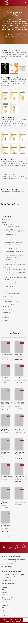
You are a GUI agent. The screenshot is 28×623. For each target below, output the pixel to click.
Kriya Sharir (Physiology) (11, 226)
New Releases (5, 312)
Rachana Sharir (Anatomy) (11, 232)
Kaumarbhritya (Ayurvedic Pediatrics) (14, 269)
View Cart (4, 612)
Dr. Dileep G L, (18, 380)
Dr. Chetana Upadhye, (5, 380)
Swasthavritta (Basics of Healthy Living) (14, 264)
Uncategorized (5, 315)
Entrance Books (7, 299)
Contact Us (4, 601)
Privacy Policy (5, 594)
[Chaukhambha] (6, 2)
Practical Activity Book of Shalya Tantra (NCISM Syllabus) (20, 404)
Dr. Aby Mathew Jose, (19, 502)
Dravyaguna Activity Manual (21, 501)
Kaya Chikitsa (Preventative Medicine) (14, 272)
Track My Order (6, 615)
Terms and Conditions (7, 596)
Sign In (3, 610)
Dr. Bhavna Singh (4, 357)
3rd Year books (7, 267)
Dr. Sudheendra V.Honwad (20, 432)
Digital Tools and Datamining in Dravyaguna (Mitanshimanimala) (7, 502)
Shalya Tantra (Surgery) (11, 293)
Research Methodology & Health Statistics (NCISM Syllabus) (6, 404)
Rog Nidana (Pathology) (11, 262)
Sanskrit (7, 237)
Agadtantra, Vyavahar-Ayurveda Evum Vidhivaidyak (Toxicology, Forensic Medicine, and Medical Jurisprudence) (15, 244)
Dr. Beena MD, (18, 455)
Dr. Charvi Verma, (4, 479)
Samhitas (5, 307)
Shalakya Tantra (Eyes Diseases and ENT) (15, 289)
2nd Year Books (7, 240)
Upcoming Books (6, 317)
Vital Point (4, 320)
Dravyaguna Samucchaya (6, 525)
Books (3, 222)
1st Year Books (7, 224)
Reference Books (7, 304)
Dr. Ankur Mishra (4, 432)
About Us (4, 592)
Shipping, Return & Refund (8, 597)
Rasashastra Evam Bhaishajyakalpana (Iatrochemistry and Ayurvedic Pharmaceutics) (14, 257)
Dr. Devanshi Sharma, (19, 356)
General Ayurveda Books (9, 301)
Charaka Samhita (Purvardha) (12, 248)
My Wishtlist (5, 614)
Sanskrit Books (7, 309)
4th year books (7, 296)
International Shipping (7, 599)
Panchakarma (8, 275)
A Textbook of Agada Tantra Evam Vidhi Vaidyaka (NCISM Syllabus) (7, 429)
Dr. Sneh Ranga (18, 406)
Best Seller (4, 219)
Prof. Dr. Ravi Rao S (9, 530)
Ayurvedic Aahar (18, 354)
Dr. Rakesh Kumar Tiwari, (6, 455)
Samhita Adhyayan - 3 (10, 286)
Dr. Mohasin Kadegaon (19, 479)
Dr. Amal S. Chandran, (5, 406)
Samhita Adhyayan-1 (10, 234)
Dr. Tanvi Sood (4, 505)
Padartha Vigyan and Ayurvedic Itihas (14, 229)
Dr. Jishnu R (23, 380)
